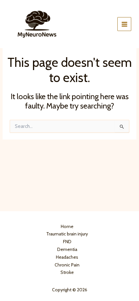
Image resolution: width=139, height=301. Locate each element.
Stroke (67, 272)
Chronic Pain (67, 265)
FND (67, 241)
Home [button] (67, 226)
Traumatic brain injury (67, 234)
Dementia (67, 249)
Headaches (67, 257)
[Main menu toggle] (124, 24)
